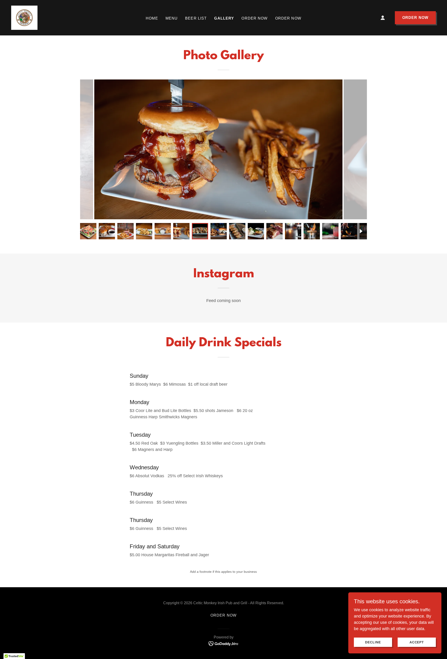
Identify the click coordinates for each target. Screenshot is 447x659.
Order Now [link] (254, 18)
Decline (373, 642)
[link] (24, 17)
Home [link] (152, 18)
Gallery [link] (224, 18)
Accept (417, 642)
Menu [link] (172, 18)
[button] (382, 17)
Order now (415, 18)
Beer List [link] (196, 18)
